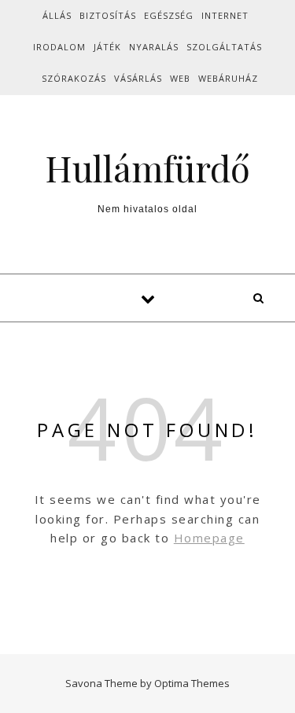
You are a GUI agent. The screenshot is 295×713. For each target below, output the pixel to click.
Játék (107, 47)
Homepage (209, 538)
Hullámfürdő (147, 168)
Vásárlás (138, 78)
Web (180, 78)
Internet (225, 15)
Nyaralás (154, 47)
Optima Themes (192, 683)
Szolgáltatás (224, 47)
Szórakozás (74, 78)
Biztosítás (107, 15)
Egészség (169, 15)
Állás (57, 15)
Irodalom (59, 47)
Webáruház (228, 78)
